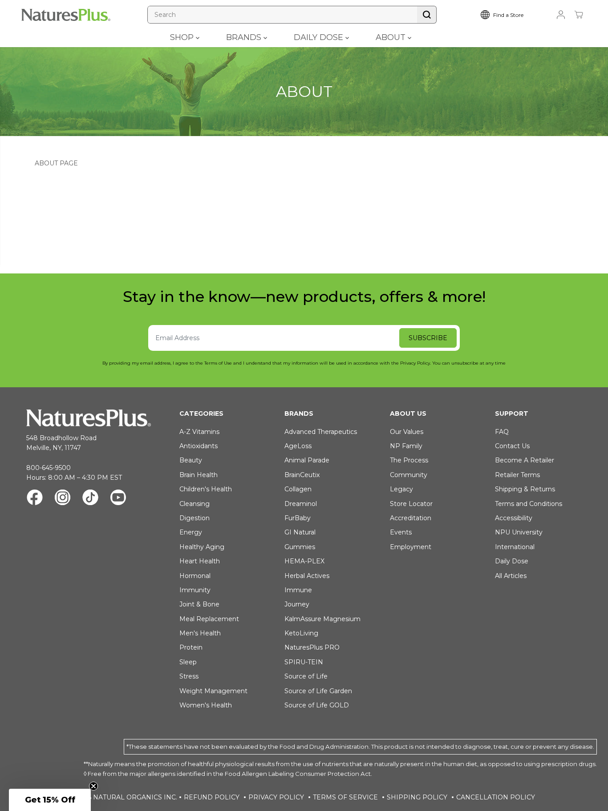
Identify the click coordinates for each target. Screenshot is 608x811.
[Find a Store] (508, 15)
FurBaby (297, 518)
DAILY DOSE (319, 37)
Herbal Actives (306, 576)
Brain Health (198, 475)
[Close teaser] (93, 786)
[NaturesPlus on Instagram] (62, 499)
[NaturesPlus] (65, 14)
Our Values (406, 432)
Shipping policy (417, 797)
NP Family (406, 446)
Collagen (298, 489)
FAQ (502, 432)
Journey (296, 604)
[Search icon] (427, 15)
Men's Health (200, 633)
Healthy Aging (201, 547)
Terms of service (345, 797)
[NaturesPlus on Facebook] (34, 499)
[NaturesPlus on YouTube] (118, 499)
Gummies (299, 547)
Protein (191, 647)
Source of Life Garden (318, 691)
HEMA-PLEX (304, 561)
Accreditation (410, 518)
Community (408, 475)
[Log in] (561, 15)
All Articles (511, 576)
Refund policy (211, 797)
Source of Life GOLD (316, 705)
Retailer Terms (517, 475)
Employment (410, 547)
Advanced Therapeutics (320, 432)
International (515, 547)
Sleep (188, 662)
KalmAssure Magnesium (322, 619)
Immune (298, 590)
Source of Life (306, 676)
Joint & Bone (199, 604)
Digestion (194, 518)
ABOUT (392, 37)
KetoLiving (301, 633)
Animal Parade (306, 460)
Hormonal (195, 576)
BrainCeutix (302, 475)
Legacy (401, 489)
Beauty (190, 460)
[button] (50, 800)
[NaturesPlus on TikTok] (90, 499)
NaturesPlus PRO (312, 647)
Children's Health (205, 489)
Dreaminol (300, 504)
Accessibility (513, 518)
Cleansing (194, 504)
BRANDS (244, 37)
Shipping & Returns (525, 489)
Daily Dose (511, 561)
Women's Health (205, 705)
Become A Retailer (524, 460)
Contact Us (512, 446)
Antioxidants (198, 446)
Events (401, 532)
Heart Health (199, 561)
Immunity (195, 590)
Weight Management (213, 691)
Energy (190, 532)
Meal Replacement (209, 619)
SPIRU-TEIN (303, 662)
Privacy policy (276, 797)
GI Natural (300, 532)
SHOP (183, 37)
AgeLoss (298, 446)
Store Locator (411, 504)
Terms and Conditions (528, 504)
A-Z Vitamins (199, 432)
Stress (189, 676)
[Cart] (579, 15)
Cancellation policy (495, 797)
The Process (409, 460)
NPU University (519, 532)
